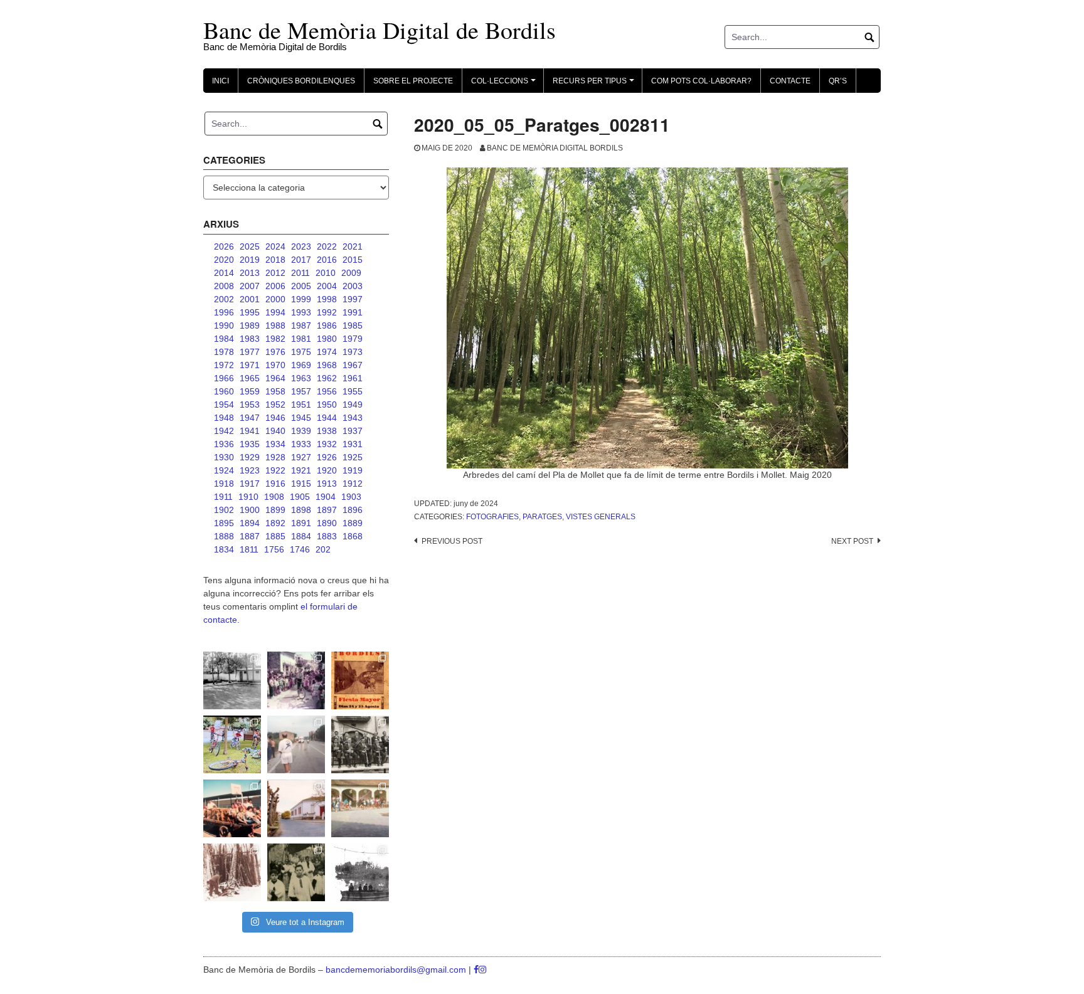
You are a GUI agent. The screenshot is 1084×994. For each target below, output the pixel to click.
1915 (301, 483)
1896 (353, 510)
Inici (220, 81)
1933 (301, 444)
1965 (250, 378)
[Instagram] (482, 969)
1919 (353, 470)
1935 (250, 444)
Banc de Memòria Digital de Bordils (379, 30)
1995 (250, 312)
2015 (353, 260)
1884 (301, 536)
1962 (327, 378)
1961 (353, 378)
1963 (301, 378)
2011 (300, 273)
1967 (353, 365)
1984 (224, 339)
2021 (353, 246)
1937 (353, 431)
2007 (250, 286)
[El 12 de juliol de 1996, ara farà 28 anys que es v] (232, 808)
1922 (275, 470)
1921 (301, 470)
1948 (224, 418)
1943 (353, 418)
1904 (326, 497)
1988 (275, 325)
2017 (301, 260)
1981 (301, 339)
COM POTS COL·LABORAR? (701, 81)
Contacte (790, 81)
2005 (301, 286)
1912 (353, 483)
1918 (224, 483)
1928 (275, 457)
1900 (250, 510)
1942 (224, 431)
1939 (301, 431)
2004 (327, 286)
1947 (250, 418)
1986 (327, 325)
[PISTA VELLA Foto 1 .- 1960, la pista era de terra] (232, 680)
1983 (250, 339)
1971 (250, 365)
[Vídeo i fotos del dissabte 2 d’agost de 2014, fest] (232, 744)
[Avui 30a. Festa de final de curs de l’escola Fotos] (360, 808)
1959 (250, 391)
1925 (353, 457)
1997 (353, 299)
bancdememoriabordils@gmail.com (397, 970)
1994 (275, 312)
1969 (301, 365)
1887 (250, 536)
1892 (275, 523)
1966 (224, 378)
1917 (250, 483)
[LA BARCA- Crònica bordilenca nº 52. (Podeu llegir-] (360, 872)
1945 (301, 418)
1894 (250, 523)
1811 (249, 549)
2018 (275, 260)
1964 (275, 378)
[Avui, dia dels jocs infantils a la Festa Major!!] (296, 680)
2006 (275, 286)
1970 (275, 365)
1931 (353, 444)
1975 (301, 352)
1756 (274, 549)
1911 (223, 497)
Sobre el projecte (413, 81)
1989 (250, 325)
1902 (224, 510)
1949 (353, 404)
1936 (224, 444)
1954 (224, 404)
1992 (327, 312)
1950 (327, 404)
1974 (327, 352)
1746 (300, 549)
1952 (275, 404)
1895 (224, 523)
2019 (250, 260)
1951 (301, 404)
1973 (353, 352)
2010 (326, 273)
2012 (275, 273)
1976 (275, 352)
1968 (327, 365)
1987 (301, 325)
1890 (327, 523)
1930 (224, 457)
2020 (224, 260)
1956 (327, 391)
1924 (224, 470)
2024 (275, 246)
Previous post (452, 541)
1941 (250, 431)
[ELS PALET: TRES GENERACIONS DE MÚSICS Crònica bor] (360, 744)
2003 (353, 286)
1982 (275, 339)
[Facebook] (476, 969)
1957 (301, 391)
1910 (248, 497)
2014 (224, 273)
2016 (327, 260)
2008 (224, 286)
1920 (327, 470)
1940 (275, 431)
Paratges (542, 516)
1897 (327, 510)
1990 (224, 325)
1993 (301, 312)
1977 (250, 352)
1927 (301, 457)
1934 (275, 444)
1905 (300, 497)
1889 (353, 523)
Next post (852, 541)
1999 (301, 299)
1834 (224, 549)
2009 (351, 273)
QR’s (838, 81)
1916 (275, 483)
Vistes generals (600, 516)
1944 (327, 418)
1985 (353, 325)
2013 (250, 273)
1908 (274, 497)
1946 (275, 418)
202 (323, 549)
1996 (224, 312)
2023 (301, 246)
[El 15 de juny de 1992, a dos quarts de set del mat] (296, 744)
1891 (301, 523)
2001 (250, 299)
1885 (275, 536)
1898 (301, 510)
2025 (250, 246)
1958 (275, 391)
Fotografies (492, 516)
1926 (327, 457)
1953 (250, 404)
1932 (327, 444)
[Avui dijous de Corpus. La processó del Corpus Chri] (296, 872)
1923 (250, 470)
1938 (327, 431)
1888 (224, 536)
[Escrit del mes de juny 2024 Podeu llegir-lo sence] (232, 872)
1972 (224, 365)
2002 (224, 299)
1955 (353, 391)
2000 (275, 299)
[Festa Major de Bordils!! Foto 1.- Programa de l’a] (360, 680)
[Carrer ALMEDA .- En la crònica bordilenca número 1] (296, 808)
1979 (353, 339)
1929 (250, 457)
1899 (275, 510)
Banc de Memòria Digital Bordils (555, 148)
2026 (224, 246)
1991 (353, 312)
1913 (327, 483)
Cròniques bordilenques (301, 81)
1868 (353, 536)
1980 (327, 339)
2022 (327, 246)
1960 (224, 391)
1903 (351, 497)
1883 (327, 536)
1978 (224, 352)
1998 (327, 299)
